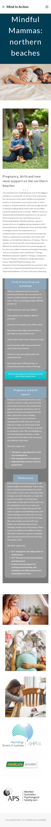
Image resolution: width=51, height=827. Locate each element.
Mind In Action (17, 7)
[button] (46, 7)
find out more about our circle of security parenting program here (25, 375)
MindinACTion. (19, 820)
